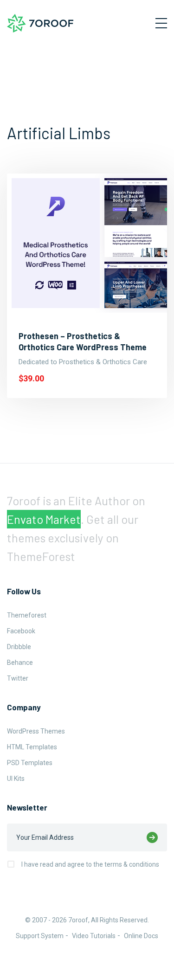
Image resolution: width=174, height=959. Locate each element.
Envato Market (44, 519)
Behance (20, 662)
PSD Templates (29, 762)
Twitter (17, 678)
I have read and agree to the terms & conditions (90, 864)
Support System (40, 936)
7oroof (78, 920)
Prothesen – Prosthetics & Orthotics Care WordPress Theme (83, 341)
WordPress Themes (36, 731)
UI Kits (16, 778)
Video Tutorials (94, 936)
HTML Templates (32, 747)
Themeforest (26, 615)
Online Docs (141, 936)
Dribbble (19, 646)
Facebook (21, 631)
